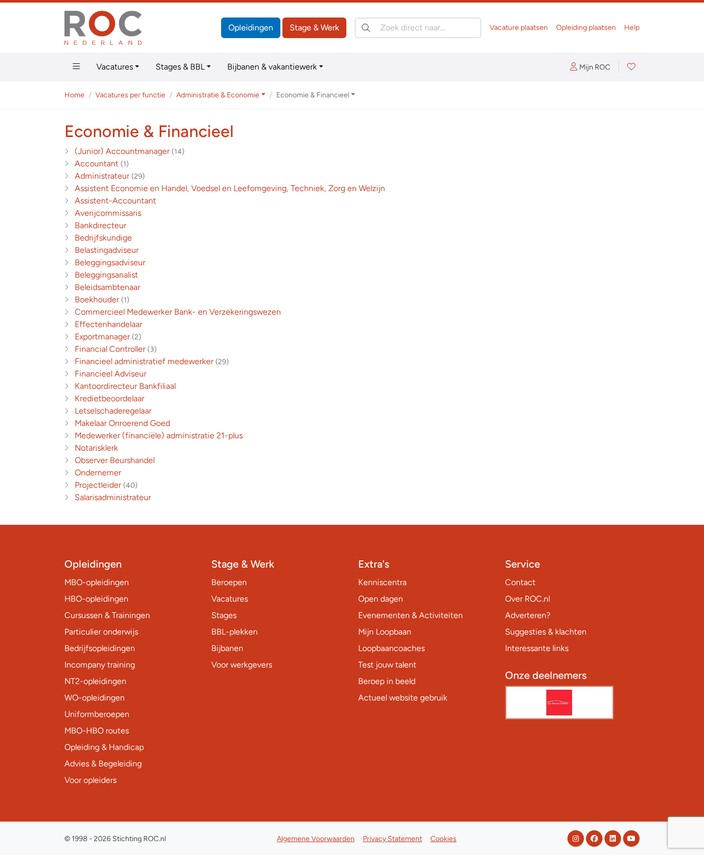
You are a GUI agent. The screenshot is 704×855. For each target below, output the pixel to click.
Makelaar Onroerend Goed (122, 423)
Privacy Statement (392, 838)
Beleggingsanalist (106, 275)
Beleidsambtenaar (107, 287)
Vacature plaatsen (519, 27)
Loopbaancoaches (391, 648)
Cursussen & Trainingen (107, 615)
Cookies (443, 838)
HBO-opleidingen (96, 599)
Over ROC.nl (527, 599)
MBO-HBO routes (96, 731)
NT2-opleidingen (95, 681)
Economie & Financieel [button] (312, 95)
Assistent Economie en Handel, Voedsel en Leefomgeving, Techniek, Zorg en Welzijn (230, 188)
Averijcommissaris (108, 213)
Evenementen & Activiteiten (410, 615)
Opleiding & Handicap (104, 747)
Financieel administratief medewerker (144, 361)
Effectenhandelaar (108, 324)
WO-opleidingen (94, 698)
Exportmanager (102, 336)
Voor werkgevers (241, 665)
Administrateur (102, 176)
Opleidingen (250, 27)
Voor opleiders (90, 780)
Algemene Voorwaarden (316, 838)
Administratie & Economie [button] (217, 95)
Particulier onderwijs (101, 632)
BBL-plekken (234, 632)
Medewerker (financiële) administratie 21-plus (159, 435)
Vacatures (114, 67)
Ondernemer (98, 472)
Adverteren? (527, 615)
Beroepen (229, 582)
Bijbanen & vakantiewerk (272, 67)
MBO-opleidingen (96, 582)
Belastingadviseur (107, 250)
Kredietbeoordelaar (109, 398)
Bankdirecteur (100, 225)
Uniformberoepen (96, 714)
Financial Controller (110, 349)
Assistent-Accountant (115, 201)
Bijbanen (227, 648)
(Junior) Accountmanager (122, 151)
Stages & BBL (180, 67)
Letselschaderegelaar (113, 411)
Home (74, 95)
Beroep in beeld (386, 681)
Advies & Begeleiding (103, 763)
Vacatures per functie (130, 95)
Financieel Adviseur (110, 374)
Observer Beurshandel (115, 460)
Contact (520, 582)
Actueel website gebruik (402, 698)
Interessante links (536, 648)
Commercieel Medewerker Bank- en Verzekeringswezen (178, 312)
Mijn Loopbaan (384, 632)
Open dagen (380, 599)
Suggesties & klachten (545, 632)
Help (632, 27)
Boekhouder (97, 299)
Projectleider (98, 485)
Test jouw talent (387, 665)
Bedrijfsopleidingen (99, 648)
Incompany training (99, 665)
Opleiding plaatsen (586, 27)
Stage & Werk (314, 27)
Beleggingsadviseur (110, 262)
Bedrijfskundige (103, 238)
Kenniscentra (382, 582)
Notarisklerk (96, 448)
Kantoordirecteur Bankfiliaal (125, 386)
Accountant (97, 163)
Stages (224, 615)
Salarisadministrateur (113, 497)
